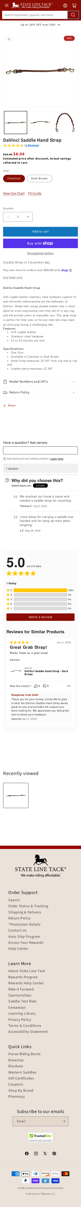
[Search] (73, 15)
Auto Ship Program (24, 936)
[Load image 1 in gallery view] (15, 122)
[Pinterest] (54, 1154)
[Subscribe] (63, 1121)
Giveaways (17, 1007)
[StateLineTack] (32, 5)
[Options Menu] (68, 685)
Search (14, 900)
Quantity (8, 208)
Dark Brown (39, 178)
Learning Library (22, 1013)
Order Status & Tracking (28, 906)
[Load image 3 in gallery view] (65, 122)
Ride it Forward (21, 989)
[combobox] (40, 15)
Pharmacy (16, 1096)
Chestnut (14, 178)
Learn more (56, 458)
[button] (40, 381)
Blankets (15, 1066)
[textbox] (40, 450)
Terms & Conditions (24, 1025)
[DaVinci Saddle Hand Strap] (15, 795)
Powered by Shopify (52, 1188)
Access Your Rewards (25, 942)
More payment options (40, 253)
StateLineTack (34, 1188)
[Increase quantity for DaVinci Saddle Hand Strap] (27, 217)
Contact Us (17, 930)
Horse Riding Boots (24, 1054)
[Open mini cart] (74, 6)
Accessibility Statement (28, 1031)
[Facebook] (26, 1154)
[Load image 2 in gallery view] (40, 122)
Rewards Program (23, 977)
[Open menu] (6, 5)
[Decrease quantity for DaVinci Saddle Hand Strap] (8, 217)
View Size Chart (14, 193)
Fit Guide (35, 193)
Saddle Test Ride (22, 1001)
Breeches (16, 1060)
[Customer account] (65, 6)
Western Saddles (22, 1072)
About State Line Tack (26, 971)
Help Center (18, 948)
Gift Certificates (21, 1078)
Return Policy (19, 918)
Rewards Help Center (26, 983)
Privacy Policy (19, 1019)
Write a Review (40, 617)
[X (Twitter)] (45, 1154)
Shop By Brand (20, 1090)
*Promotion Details (24, 924)
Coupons (15, 1084)
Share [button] (12, 406)
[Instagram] (35, 1154)
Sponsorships (19, 995)
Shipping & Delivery (24, 912)
